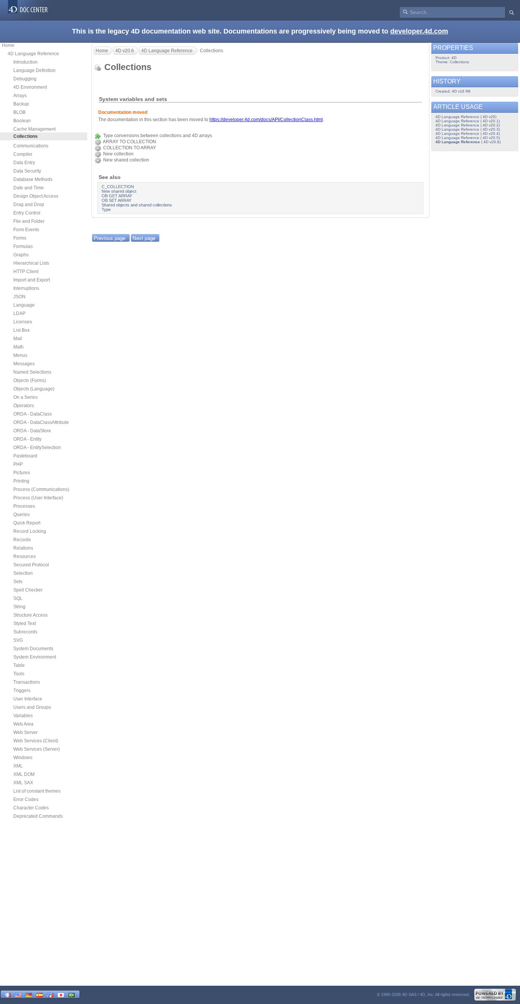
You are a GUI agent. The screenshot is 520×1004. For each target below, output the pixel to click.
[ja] (61, 994)
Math (18, 347)
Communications (30, 146)
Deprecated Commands (38, 816)
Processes (24, 506)
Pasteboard (25, 456)
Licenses (22, 322)
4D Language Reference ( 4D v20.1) (467, 121)
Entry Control (26, 213)
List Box (21, 330)
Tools (18, 673)
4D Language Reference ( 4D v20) (465, 117)
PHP (18, 464)
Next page (143, 237)
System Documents (33, 648)
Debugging (25, 79)
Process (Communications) (41, 489)
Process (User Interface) (38, 497)
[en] (18, 994)
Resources (24, 556)
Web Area (23, 724)
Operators (23, 405)
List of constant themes (37, 791)
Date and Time (28, 187)
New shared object (119, 191)
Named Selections (32, 372)
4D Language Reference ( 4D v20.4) (467, 133)
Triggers (21, 690)
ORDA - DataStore (32, 430)
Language (24, 305)
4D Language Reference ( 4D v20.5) (467, 138)
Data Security (27, 171)
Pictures (21, 472)
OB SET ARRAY (116, 200)
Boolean (22, 120)
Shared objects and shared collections (137, 205)
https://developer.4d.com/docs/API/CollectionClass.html (266, 119)
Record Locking (29, 531)
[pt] (71, 994)
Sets (17, 581)
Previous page (109, 237)
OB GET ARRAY (117, 195)
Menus (20, 355)
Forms (19, 238)
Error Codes (25, 799)
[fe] (50, 994)
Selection (23, 573)
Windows (22, 757)
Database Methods (33, 179)
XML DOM (24, 774)
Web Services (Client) (35, 740)
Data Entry (24, 162)
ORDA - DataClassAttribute (41, 422)
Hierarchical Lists (31, 263)
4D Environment (30, 87)
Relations (23, 548)
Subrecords (25, 632)
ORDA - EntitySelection (37, 447)
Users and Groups (32, 707)
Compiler (22, 154)
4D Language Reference (33, 53)
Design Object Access (35, 196)
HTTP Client (25, 271)
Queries (21, 514)
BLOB (19, 112)
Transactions (26, 682)
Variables (23, 715)
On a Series (25, 397)
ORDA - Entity (27, 439)
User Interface (27, 699)
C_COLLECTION (118, 186)
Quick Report (26, 523)
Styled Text (24, 623)
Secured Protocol (31, 565)
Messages (24, 363)
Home (8, 45)
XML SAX (23, 782)
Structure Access (30, 615)
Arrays (20, 95)
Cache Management (34, 129)
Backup (21, 104)
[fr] (7, 994)
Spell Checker (28, 590)
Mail (17, 338)
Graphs (21, 254)
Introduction (25, 62)
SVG (18, 640)
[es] (39, 994)
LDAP (19, 313)
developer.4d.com (419, 31)
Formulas (23, 246)
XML (18, 766)
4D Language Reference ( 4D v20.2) (467, 125)
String (19, 606)
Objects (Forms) (29, 380)
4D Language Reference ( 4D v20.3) (467, 129)
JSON (19, 296)
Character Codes (31, 808)
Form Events (26, 229)
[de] (29, 994)
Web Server (25, 732)
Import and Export (31, 280)
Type (106, 209)
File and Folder (29, 221)
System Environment (34, 657)
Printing (21, 481)
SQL (17, 598)
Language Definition (34, 70)
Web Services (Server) (36, 749)
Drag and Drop (28, 204)
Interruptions (26, 288)
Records (22, 539)
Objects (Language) (33, 389)
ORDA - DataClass (32, 414)
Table (19, 665)
